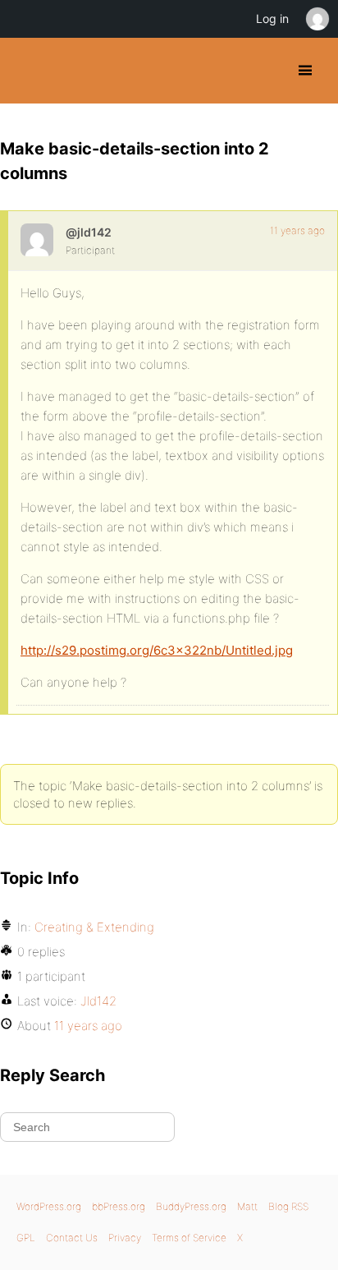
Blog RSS (288, 1206)
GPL (25, 1237)
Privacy (124, 1237)
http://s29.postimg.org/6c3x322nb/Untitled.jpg (157, 650)
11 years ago (297, 230)
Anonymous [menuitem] (316, 19)
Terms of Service (189, 1237)
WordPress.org (48, 1206)
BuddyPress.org (26, 71)
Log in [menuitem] (272, 18)
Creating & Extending (94, 927)
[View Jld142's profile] (37, 239)
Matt (247, 1206)
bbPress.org (118, 1206)
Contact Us (72, 1237)
